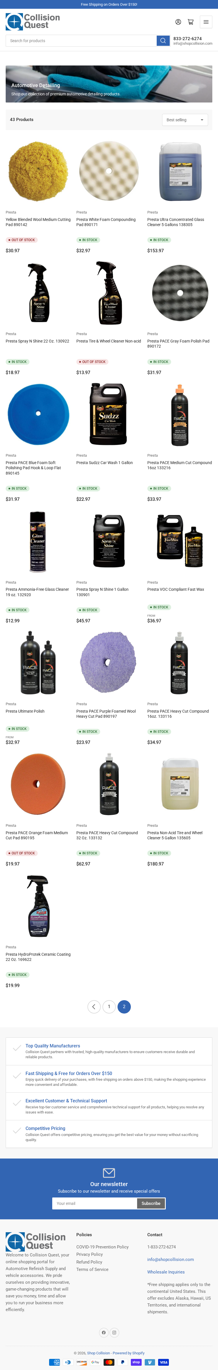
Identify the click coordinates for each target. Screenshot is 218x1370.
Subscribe (151, 1203)
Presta (11, 212)
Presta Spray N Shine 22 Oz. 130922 (37, 341)
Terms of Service (92, 1269)
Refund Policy (89, 1262)
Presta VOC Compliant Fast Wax (175, 589)
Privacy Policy (89, 1254)
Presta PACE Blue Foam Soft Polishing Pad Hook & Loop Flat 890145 (33, 467)
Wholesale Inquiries (166, 1272)
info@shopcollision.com (170, 1259)
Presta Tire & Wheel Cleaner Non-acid (108, 341)
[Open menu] (206, 22)
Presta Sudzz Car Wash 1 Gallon (104, 462)
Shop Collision (98, 1353)
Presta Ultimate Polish (25, 711)
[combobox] (88, 41)
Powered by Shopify (128, 1353)
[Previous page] (94, 1007)
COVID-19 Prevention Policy (102, 1247)
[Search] (163, 41)
